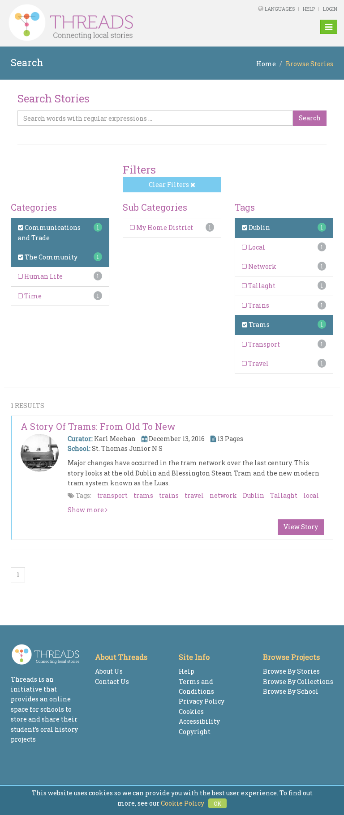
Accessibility (199, 721)
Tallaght (261, 285)
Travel (258, 363)
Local (256, 247)
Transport (263, 344)
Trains (258, 305)
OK (217, 803)
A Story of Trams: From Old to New (98, 426)
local (311, 495)
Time (32, 296)
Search (310, 118)
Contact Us (112, 681)
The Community (50, 257)
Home (266, 63)
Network (261, 266)
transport (112, 495)
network (223, 495)
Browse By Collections (298, 681)
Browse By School (290, 691)
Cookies (191, 711)
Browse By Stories (291, 671)
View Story (301, 526)
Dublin (258, 227)
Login (330, 8)
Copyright (195, 731)
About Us (109, 671)
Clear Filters (169, 184)
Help (309, 8)
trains (169, 495)
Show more (86, 509)
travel (194, 495)
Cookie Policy (182, 803)
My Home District (164, 227)
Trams (258, 324)
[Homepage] (109, 23)
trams (143, 495)
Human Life (43, 276)
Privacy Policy (201, 701)
